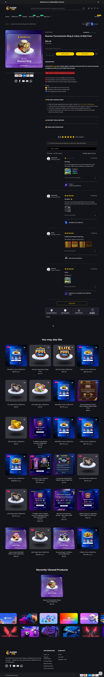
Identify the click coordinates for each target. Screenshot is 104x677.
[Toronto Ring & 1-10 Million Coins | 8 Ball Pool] (64, 538)
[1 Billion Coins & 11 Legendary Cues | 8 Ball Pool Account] (88, 500)
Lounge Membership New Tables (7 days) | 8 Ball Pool (64, 479)
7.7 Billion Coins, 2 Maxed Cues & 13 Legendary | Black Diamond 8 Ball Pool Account (40, 516)
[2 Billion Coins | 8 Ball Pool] (88, 427)
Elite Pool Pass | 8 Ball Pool (64, 369)
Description (49, 62)
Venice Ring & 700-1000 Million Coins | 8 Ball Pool (16, 553)
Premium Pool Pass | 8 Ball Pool (40, 370)
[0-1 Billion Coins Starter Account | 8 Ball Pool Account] (40, 427)
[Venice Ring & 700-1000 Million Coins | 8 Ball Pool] (16, 538)
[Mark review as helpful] (95, 177)
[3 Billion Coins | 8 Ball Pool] (88, 538)
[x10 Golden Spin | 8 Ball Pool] (40, 391)
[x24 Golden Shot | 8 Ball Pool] (88, 464)
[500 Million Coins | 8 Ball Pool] (64, 427)
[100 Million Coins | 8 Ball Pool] (16, 355)
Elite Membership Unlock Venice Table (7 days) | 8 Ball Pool (88, 406)
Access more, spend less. (52, 2)
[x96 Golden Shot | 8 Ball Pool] (40, 538)
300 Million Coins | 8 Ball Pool (64, 404)
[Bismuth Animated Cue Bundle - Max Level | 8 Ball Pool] (64, 500)
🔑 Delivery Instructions (54, 100)
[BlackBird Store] (11, 8)
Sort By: (85, 153)
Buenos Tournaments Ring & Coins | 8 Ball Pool (52, 601)
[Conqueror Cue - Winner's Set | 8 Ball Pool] (40, 464)
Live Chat (82, 104)
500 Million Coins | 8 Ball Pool (64, 441)
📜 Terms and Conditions (54, 127)
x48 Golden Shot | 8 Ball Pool (16, 513)
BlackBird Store (14, 675)
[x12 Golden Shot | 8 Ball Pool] (16, 391)
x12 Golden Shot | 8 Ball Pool (16, 404)
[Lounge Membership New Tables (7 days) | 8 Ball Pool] (64, 464)
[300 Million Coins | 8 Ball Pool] (64, 391)
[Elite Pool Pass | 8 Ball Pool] (64, 355)
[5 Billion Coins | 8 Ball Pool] (16, 464)
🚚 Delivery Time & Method (54, 120)
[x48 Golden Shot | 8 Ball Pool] (16, 500)
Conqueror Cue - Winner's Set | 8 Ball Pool (40, 479)
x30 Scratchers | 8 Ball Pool (16, 441)
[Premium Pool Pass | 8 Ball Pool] (40, 355)
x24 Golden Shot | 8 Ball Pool (88, 478)
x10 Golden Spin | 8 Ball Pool (40, 404)
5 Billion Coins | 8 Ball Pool (16, 478)
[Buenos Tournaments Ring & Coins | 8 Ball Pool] (52, 586)
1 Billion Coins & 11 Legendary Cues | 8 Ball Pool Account (88, 514)
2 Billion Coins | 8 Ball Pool (88, 441)
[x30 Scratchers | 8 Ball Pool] (16, 427)
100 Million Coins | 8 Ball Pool (16, 369)
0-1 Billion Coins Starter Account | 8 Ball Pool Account (40, 443)
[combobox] (58, 8)
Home (7, 24)
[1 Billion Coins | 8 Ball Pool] (88, 355)
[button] (5, 2)
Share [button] (48, 317)
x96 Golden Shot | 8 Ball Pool (40, 552)
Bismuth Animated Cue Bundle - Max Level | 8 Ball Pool (64, 515)
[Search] (83, 8)
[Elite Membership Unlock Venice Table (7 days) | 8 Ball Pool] (88, 391)
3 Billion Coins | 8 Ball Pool (88, 552)
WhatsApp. (90, 104)
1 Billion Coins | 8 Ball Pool (88, 369)
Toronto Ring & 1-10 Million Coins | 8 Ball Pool (64, 553)
